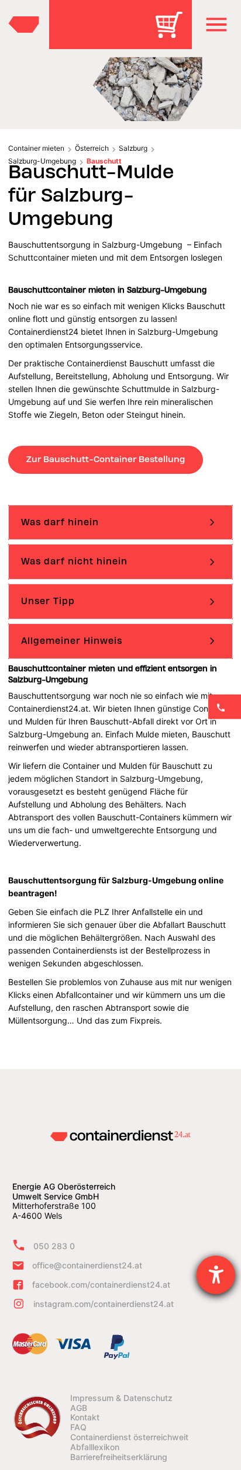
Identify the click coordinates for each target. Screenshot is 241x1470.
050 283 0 (54, 1246)
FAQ (78, 1427)
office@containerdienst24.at (87, 1265)
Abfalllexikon (94, 1447)
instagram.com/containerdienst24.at (103, 1304)
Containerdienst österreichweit (129, 1437)
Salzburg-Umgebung (42, 161)
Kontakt (84, 1417)
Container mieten (36, 148)
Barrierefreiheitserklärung (118, 1457)
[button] (216, 24)
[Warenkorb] (173, 33)
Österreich (92, 148)
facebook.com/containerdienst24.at (101, 1284)
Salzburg (133, 148)
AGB (78, 1408)
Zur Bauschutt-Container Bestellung (105, 459)
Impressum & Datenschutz (121, 1398)
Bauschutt (104, 161)
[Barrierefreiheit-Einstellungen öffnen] (216, 1275)
